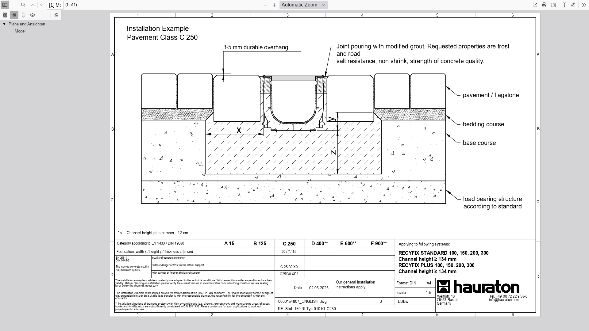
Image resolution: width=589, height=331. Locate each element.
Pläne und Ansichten (27, 24)
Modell (20, 31)
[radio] (5, 15)
